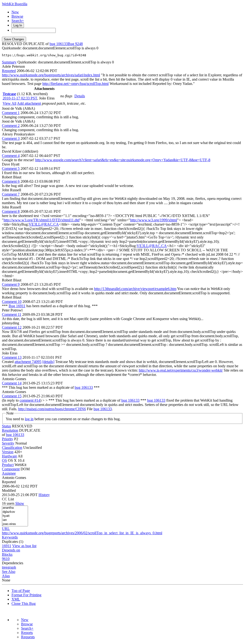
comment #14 (30, 400)
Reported (9, 71)
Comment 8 (11, 211)
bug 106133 (59, 44)
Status (6, 426)
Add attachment (29, 103)
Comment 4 (11, 156)
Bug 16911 (17, 306)
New (15, 12)
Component (11, 469)
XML (15, 599)
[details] (48, 362)
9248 (79, 44)
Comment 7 (11, 194)
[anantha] (15, 508)
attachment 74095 (28, 362)
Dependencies (12, 563)
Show (19, 503)
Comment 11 (11, 314)
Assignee (9, 473)
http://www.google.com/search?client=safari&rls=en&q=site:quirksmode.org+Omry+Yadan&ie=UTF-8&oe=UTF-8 (122, 160)
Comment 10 (12, 302)
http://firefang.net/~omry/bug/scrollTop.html (75, 84)
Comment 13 (12, 357)
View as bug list (24, 546)
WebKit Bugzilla (14, 4)
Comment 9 (11, 284)
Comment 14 (12, 383)
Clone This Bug (23, 604)
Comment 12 (12, 327)
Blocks (7, 554)
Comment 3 (11, 138)
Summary (9, 62)
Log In (17, 25)
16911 (6, 546)
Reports (27, 633)
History (44, 495)
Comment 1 (11, 113)
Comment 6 (11, 181)
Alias (6, 576)
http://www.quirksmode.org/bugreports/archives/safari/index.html (51, 75)
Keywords (10, 537)
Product (8, 465)
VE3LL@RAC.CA (44, 224)
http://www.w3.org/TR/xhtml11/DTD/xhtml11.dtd (41, 220)
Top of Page (20, 591)
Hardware (9, 456)
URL (6, 529)
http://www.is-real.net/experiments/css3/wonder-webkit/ (181, 370)
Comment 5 (11, 168)
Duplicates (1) (12, 541)
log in (29, 419)
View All (9, 103)
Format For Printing (26, 595)
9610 (6, 559)
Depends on (11, 550)
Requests (28, 637)
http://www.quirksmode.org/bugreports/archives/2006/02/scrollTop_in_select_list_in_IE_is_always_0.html (82, 533)
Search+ (17, 21)
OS (4, 460)
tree (4, 567)
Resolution (10, 430)
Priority (7, 439)
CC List (8, 499)
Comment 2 (11, 126)
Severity (8, 443)
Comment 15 (12, 396)
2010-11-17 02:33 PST (20, 98)
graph (11, 567)
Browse (17, 16)
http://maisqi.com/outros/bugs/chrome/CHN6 (52, 409)
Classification (12, 448)
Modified (9, 490)
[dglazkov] (15, 512)
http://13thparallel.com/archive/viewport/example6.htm (135, 289)
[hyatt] (15, 516)
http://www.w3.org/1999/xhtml (153, 220)
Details (79, 96)
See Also (8, 572)
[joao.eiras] (15, 524)
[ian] (15, 520)
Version (7, 452)
